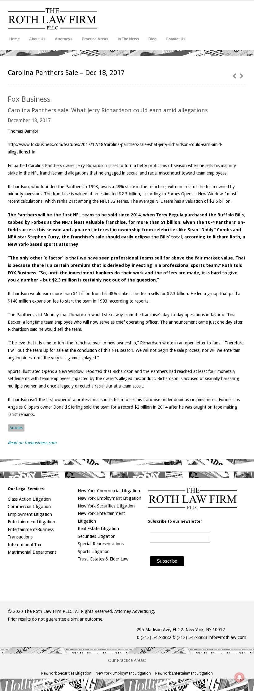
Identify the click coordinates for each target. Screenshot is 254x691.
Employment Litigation (30, 514)
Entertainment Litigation (31, 521)
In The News (128, 39)
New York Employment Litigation (109, 498)
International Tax (24, 544)
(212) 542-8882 (156, 637)
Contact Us (176, 39)
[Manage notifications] (239, 677)
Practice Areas (95, 39)
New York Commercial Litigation (109, 490)
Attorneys (63, 39)
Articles (16, 427)
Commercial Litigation (29, 506)
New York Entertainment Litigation (184, 673)
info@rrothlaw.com (227, 637)
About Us (37, 39)
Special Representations (101, 543)
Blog (152, 39)
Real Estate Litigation (98, 528)
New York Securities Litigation (106, 505)
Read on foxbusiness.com (32, 442)
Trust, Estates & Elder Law (103, 558)
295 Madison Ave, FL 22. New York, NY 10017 (181, 629)
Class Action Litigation (29, 499)
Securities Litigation (97, 536)
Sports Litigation (94, 551)
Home (14, 39)
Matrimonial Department (32, 552)
